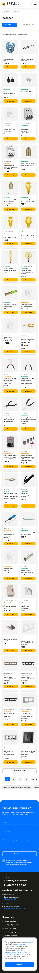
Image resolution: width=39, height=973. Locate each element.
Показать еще (19, 771)
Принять (19, 965)
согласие (12, 860)
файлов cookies (20, 944)
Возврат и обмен (9, 928)
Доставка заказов (9, 936)
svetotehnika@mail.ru (17, 890)
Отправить (21, 854)
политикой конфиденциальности (16, 864)
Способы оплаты (9, 932)
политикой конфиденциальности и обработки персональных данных (18, 952)
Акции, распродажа (10, 925)
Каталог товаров (9, 921)
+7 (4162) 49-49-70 (14, 880)
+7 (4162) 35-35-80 (14, 885)
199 (33, 779)
